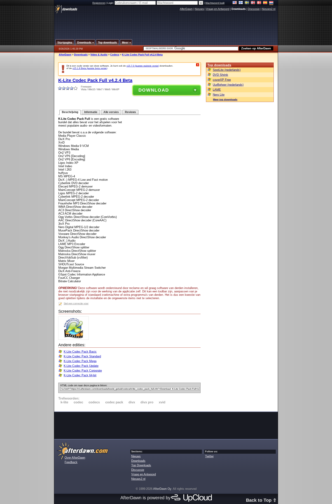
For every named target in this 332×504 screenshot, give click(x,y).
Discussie (254, 9)
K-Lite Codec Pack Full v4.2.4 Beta (142, 54)
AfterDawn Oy (162, 488)
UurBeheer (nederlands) (228, 84)
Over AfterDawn (75, 457)
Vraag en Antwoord (217, 9)
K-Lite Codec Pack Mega (80, 361)
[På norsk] (253, 3)
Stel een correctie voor (76, 303)
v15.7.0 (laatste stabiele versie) (142, 66)
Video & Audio (99, 54)
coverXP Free (222, 79)
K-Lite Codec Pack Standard (82, 356)
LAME (217, 89)
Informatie (90, 112)
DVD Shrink (220, 74)
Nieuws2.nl (269, 9)
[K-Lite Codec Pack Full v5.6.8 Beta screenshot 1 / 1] (74, 338)
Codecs (114, 54)
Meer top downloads (225, 99)
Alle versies (111, 112)
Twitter (209, 456)
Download (153, 90)
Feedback (71, 462)
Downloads (81, 54)
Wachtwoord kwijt (214, 3)
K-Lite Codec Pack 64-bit (80, 375)
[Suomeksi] (241, 3)
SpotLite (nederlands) (227, 70)
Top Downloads (141, 465)
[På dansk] (259, 3)
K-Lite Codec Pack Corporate (83, 370)
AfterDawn (186, 9)
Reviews (130, 112)
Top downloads (219, 65)
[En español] (265, 3)
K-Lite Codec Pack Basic (80, 351)
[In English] (235, 3)
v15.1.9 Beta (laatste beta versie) (89, 68)
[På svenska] (247, 3)
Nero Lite (218, 94)
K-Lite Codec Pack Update (81, 366)
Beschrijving (70, 112)
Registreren (98, 3)
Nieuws (199, 9)
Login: (111, 3)
